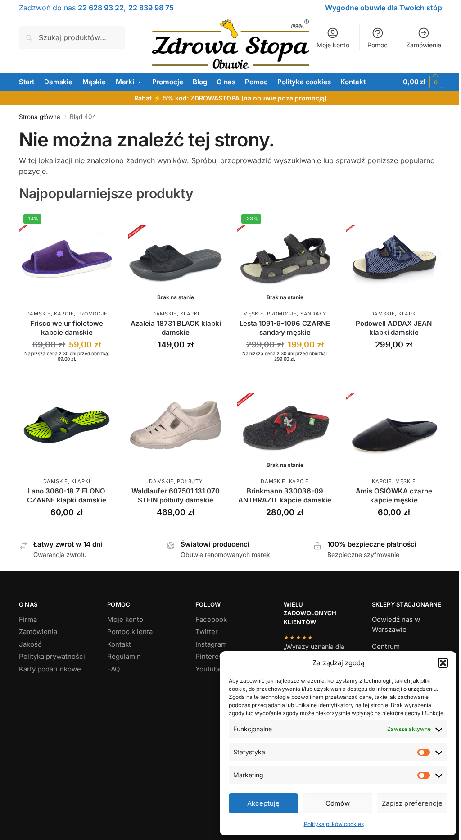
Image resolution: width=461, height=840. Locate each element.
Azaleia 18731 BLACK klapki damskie (176, 328)
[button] (442, 662)
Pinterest (210, 656)
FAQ (113, 669)
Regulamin (124, 656)
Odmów (337, 803)
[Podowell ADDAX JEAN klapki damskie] (394, 257)
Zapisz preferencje (412, 803)
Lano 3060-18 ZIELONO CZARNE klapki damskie (66, 495)
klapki (189, 313)
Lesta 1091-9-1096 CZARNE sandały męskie (285, 328)
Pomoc (377, 45)
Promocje (92, 313)
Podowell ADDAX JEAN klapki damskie (394, 328)
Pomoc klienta (130, 631)
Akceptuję (263, 803)
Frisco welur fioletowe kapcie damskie (66, 328)
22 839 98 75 (151, 7)
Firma (28, 619)
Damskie (38, 313)
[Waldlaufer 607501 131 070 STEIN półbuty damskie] (175, 425)
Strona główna (39, 116)
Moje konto (332, 45)
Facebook (211, 619)
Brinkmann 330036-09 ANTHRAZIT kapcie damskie (284, 495)
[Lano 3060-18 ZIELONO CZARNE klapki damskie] (66, 425)
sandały (313, 313)
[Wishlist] (101, 223)
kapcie (64, 313)
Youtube (208, 669)
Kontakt (119, 644)
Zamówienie (423, 45)
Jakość (30, 644)
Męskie (253, 313)
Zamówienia (38, 631)
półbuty (189, 481)
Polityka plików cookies (334, 824)
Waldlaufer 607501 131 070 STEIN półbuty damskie (175, 495)
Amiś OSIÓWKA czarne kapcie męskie (394, 495)
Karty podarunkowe (50, 669)
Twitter (206, 631)
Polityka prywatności (52, 656)
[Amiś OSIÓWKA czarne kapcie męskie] (394, 425)
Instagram (211, 644)
